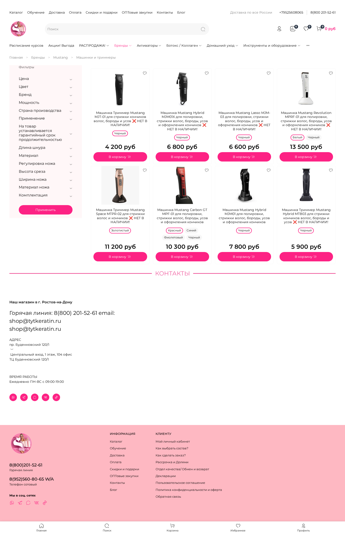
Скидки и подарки (102, 12)
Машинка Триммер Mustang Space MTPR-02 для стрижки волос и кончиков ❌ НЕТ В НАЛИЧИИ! (120, 216)
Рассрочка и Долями (172, 462)
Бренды (121, 45)
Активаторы (147, 45)
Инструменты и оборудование (270, 45)
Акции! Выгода (61, 45)
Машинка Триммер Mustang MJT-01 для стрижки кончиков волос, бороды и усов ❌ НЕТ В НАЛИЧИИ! (120, 119)
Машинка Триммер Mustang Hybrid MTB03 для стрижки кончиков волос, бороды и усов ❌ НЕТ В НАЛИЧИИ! (306, 216)
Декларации (166, 476)
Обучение (36, 12)
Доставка (57, 12)
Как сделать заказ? (171, 455)
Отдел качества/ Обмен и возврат (182, 469)
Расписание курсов (26, 45)
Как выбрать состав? (172, 448)
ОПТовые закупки (137, 12)
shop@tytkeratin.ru (35, 329)
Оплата (75, 12)
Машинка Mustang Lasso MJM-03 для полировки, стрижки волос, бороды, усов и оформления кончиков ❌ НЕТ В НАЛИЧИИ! (244, 121)
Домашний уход (220, 45)
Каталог (16, 12)
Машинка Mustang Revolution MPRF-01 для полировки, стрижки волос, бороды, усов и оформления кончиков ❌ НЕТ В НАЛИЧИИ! (306, 121)
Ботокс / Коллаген (182, 45)
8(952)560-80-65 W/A (31, 479)
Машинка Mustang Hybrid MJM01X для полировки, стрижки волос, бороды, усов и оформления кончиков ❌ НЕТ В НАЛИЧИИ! (182, 121)
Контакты (165, 12)
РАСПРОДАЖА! (92, 45)
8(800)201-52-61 (25, 465)
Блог (181, 12)
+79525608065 (291, 12)
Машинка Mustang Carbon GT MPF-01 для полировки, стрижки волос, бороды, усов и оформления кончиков (182, 216)
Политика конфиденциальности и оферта (189, 490)
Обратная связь (168, 496)
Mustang (60, 57)
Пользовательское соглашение (180, 483)
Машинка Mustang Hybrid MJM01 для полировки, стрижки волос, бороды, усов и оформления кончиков (244, 216)
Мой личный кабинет (173, 441)
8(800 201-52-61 (323, 12)
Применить (45, 210)
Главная (16, 57)
